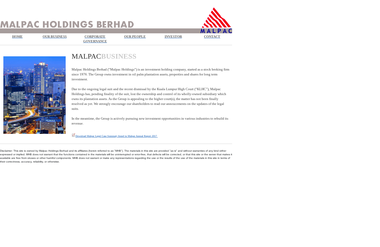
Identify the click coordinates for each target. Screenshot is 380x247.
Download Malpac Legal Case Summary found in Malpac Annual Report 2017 (116, 136)
